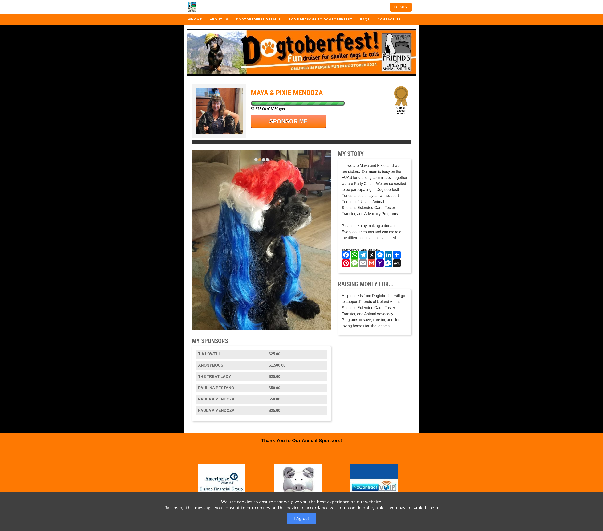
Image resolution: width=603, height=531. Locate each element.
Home (196, 19)
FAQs (365, 19)
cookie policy (361, 508)
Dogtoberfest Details (258, 19)
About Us (219, 19)
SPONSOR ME (288, 121)
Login (401, 7)
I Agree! (301, 518)
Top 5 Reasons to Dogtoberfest (320, 19)
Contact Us (389, 19)
